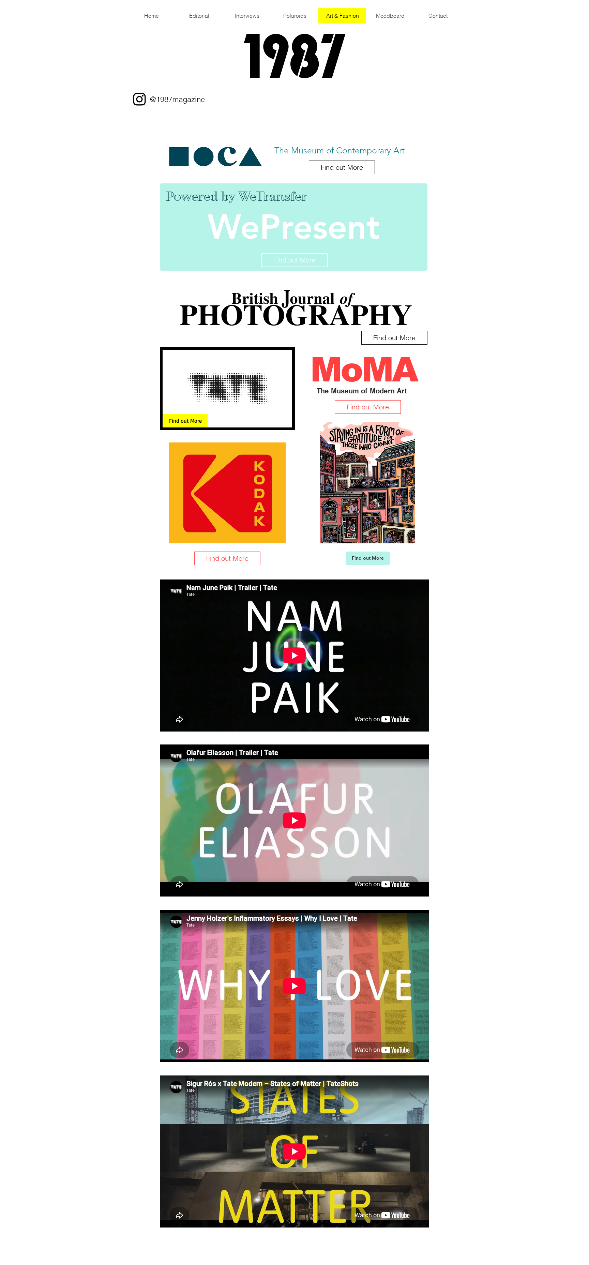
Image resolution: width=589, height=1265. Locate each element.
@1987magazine (177, 99)
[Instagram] (139, 99)
